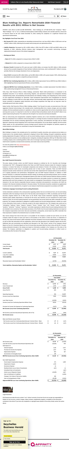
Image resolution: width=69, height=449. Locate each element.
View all (66, 2)
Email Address (8, 436)
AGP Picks (4, 2)
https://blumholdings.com (23, 144)
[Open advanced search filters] (57, 16)
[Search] (54, 16)
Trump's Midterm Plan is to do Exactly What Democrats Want (24, 2)
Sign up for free (14, 442)
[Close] (26, 419)
